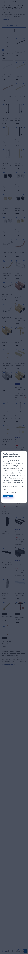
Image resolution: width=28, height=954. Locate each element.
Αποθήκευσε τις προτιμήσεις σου (12, 499)
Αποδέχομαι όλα (8, 496)
